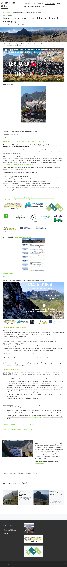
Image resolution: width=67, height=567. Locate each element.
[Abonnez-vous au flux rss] (65, 563)
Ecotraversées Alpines (8, 562)
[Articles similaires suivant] (62, 486)
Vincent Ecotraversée (9, 24)
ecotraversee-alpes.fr (40, 463)
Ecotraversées (9, 12)
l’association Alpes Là (19, 198)
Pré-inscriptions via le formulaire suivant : (19, 424)
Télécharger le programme (9, 273)
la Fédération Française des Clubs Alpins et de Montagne (40, 198)
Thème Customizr (17, 564)
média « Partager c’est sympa (36, 45)
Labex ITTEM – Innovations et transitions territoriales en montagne (21, 200)
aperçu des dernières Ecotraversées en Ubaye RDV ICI (20, 164)
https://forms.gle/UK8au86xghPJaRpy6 (18, 429)
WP (6, 564)
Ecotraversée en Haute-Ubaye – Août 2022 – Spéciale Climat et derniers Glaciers (56, 494)
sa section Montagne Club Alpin (34, 417)
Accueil (4, 12)
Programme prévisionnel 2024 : (23, 237)
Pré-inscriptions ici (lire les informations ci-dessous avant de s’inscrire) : (24, 141)
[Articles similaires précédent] (59, 486)
